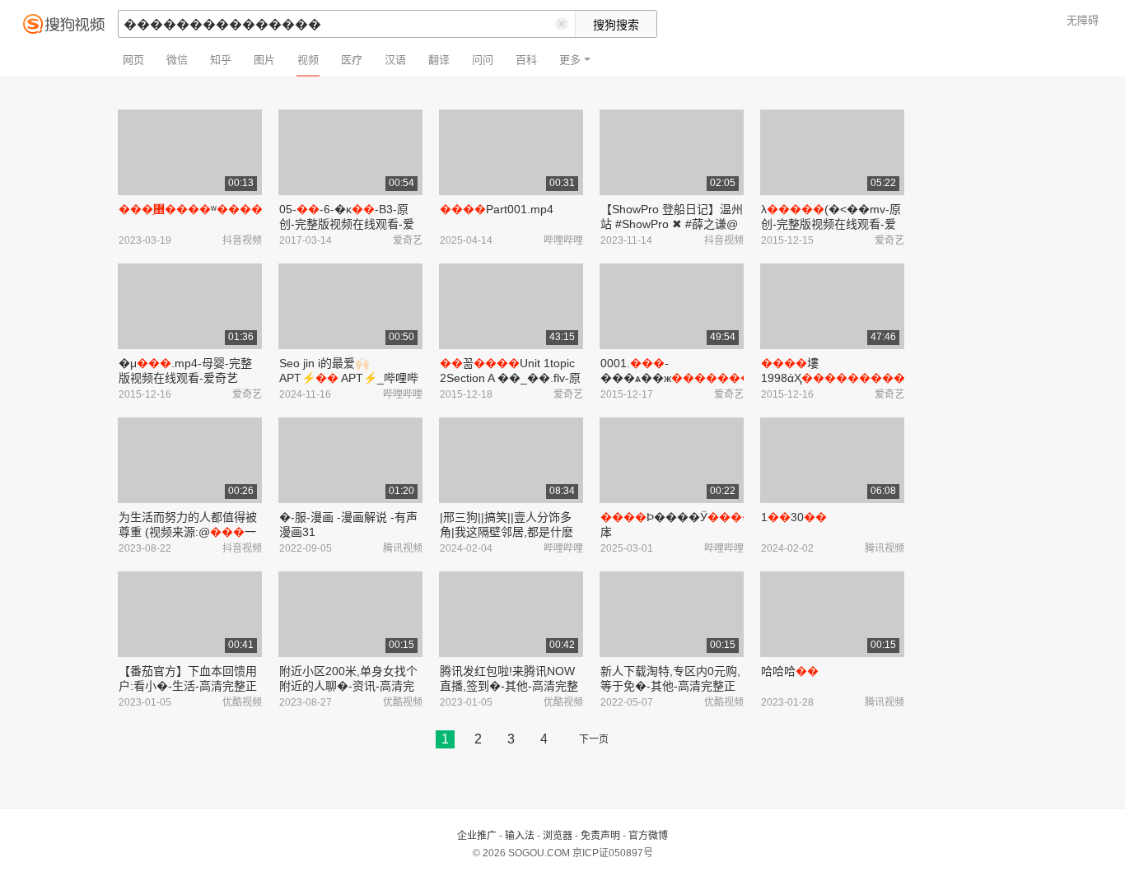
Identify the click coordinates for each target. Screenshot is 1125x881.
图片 (264, 60)
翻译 (439, 60)
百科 (526, 60)
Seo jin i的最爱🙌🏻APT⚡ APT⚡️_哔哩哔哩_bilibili (348, 378)
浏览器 (557, 835)
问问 (482, 60)
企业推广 (477, 835)
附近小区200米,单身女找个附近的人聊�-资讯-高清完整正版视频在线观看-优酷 (348, 685)
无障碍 (1083, 20)
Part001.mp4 (496, 209)
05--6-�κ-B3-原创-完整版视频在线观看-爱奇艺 (346, 224)
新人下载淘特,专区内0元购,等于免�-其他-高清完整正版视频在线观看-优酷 (670, 685)
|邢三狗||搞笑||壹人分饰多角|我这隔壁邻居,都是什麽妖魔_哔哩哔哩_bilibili (506, 531)
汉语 (395, 60)
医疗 (351, 60)
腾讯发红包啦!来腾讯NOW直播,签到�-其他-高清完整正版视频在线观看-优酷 (509, 685)
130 (794, 517)
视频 (308, 60)
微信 (177, 60)
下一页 (594, 739)
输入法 (519, 835)
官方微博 (648, 835)
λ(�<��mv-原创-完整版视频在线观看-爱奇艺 (831, 224)
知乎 (220, 60)
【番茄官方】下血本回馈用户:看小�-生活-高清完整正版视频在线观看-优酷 (188, 685)
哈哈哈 (790, 671)
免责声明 (600, 835)
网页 (133, 60)
